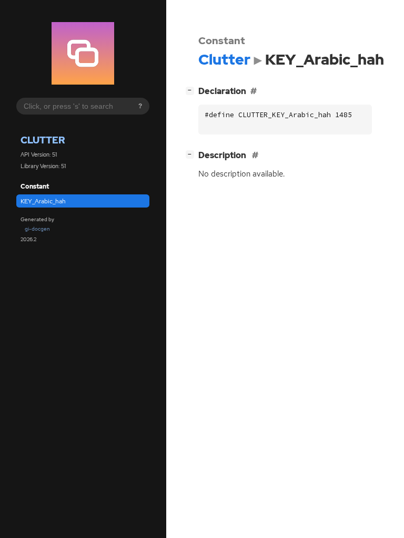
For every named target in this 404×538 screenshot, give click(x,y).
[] (192, 90)
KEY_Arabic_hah (43, 201)
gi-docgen (37, 228)
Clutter (43, 140)
